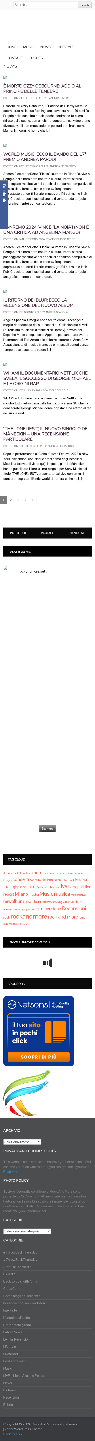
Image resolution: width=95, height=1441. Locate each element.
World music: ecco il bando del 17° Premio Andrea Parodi (45, 156)
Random (76, 533)
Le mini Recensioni (16, 1339)
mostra (34, 894)
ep (59, 880)
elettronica (49, 880)
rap (38, 908)
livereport (76, 887)
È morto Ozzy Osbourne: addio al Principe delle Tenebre (42, 88)
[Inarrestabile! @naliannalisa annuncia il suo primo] (47, 716)
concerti (20, 879)
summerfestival (12, 924)
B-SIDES (9, 1274)
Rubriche (9, 1404)
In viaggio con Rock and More (24, 1303)
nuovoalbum (10, 909)
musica (62, 893)
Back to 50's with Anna (20, 1281)
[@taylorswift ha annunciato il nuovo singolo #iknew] (47, 789)
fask (72, 880)
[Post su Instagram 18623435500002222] (47, 584)
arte (56, 873)
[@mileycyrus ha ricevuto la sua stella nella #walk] (47, 811)
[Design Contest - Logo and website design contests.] (27, 1114)
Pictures (9, 1390)
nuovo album (74, 902)
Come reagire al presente (21, 1296)
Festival (81, 879)
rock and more (63, 916)
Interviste (10, 1310)
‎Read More (11, 1171)
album (36, 873)
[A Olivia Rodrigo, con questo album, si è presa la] (47, 680)
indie (23, 887)
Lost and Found (15, 1361)
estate (65, 880)
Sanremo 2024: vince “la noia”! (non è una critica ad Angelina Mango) (46, 229)
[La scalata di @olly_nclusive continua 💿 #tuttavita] (47, 601)
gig (10, 887)
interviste (53, 887)
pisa (28, 909)
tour (25, 923)
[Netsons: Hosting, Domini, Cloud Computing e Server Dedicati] (38, 1063)
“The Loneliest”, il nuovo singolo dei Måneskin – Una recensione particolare (46, 434)
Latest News (12, 1332)
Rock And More (43, 1424)
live (63, 886)
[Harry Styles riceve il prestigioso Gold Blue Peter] (47, 633)
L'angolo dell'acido (16, 1317)
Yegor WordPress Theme (23, 1429)
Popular (18, 533)
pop (33, 909)
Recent (47, 533)
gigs (16, 886)
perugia (21, 909)
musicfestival (78, 895)
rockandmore (29, 916)
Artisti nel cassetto (17, 1267)
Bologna (7, 880)
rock (6, 917)
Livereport (10, 1354)
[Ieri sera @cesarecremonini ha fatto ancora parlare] (47, 738)
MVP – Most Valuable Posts (23, 1375)
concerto (35, 880)
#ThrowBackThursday (16, 873)
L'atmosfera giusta (17, 1325)
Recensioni (74, 908)
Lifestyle (9, 1346)
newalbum (13, 901)
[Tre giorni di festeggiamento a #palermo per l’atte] (47, 765)
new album (33, 901)
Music (46, 893)
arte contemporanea (71, 873)
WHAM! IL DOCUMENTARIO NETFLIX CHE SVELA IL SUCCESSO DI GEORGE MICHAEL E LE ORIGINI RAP (47, 378)
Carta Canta (12, 1288)
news (47, 901)
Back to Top (12, 1434)
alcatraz (47, 873)
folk (5, 887)
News (7, 1383)
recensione (51, 909)
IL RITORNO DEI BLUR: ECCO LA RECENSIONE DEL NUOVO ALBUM (38, 302)
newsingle (58, 902)
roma (82, 917)
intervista (37, 886)
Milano (21, 894)
